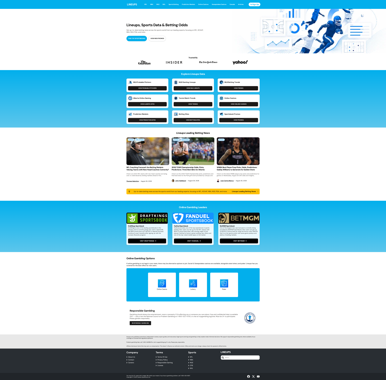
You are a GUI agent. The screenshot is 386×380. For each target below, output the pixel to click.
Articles (131, 140)
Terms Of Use (162, 357)
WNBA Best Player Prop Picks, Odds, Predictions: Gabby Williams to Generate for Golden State (237, 168)
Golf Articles (185, 140)
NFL (191, 357)
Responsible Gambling (140, 323)
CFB (191, 365)
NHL (191, 368)
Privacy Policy (162, 360)
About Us (131, 357)
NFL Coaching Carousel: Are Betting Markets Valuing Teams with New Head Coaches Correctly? (147, 168)
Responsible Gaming (165, 363)
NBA (191, 360)
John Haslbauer (180, 181)
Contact (131, 360)
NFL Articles (140, 140)
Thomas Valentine (132, 181)
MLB (191, 363)
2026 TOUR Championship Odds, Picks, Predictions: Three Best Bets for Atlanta (188, 168)
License (160, 365)
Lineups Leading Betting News (244, 191)
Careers (131, 363)
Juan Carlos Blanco (227, 181)
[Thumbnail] (147, 151)
